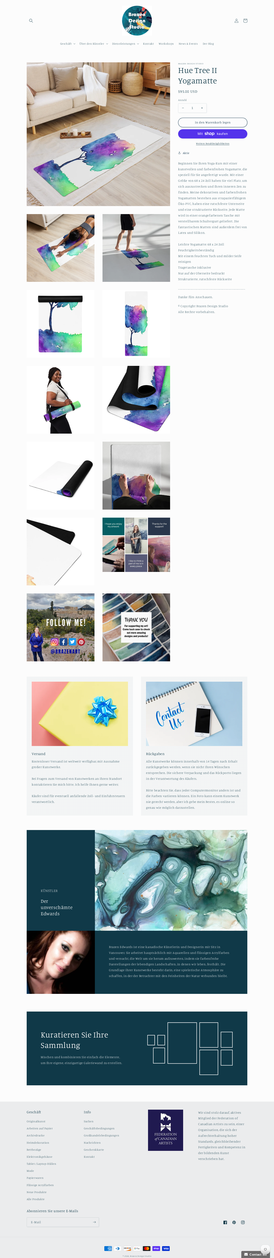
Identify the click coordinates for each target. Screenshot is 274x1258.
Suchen (89, 1121)
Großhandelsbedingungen (101, 1135)
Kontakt (89, 1156)
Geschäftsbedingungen (99, 1128)
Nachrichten (92, 1142)
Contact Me (257, 1254)
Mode (30, 1170)
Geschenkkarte (94, 1149)
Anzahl (182, 100)
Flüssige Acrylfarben (40, 1185)
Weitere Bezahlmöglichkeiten (212, 143)
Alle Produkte (36, 1199)
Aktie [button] (186, 152)
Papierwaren (35, 1177)
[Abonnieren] (94, 1222)
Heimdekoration (38, 1142)
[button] (31, 20)
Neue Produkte (37, 1192)
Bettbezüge (34, 1149)
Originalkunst (36, 1121)
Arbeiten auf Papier (40, 1128)
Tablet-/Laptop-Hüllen (41, 1163)
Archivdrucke (36, 1135)
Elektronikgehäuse (39, 1156)
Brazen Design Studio (140, 1256)
